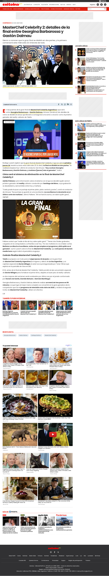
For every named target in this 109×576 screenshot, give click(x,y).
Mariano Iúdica (69, 9)
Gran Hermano (18, 9)
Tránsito (87, 560)
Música (68, 5)
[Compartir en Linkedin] (68, 104)
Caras (19, 556)
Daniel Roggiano (56, 9)
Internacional (54, 5)
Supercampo (70, 556)
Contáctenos (45, 560)
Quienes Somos (33, 560)
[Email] (71, 105)
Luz (81, 556)
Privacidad (55, 560)
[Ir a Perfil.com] (102, 1)
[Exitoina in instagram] (98, 4)
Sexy (74, 5)
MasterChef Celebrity (50, 335)
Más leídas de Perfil (83, 121)
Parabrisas (54, 556)
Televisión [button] (44, 5)
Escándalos (28, 5)
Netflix (62, 5)
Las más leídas (81, 46)
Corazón (36, 5)
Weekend (61, 556)
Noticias (25, 556)
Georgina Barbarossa (9, 335)
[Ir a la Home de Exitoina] (13, 4)
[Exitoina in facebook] (101, 4)
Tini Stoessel (45, 9)
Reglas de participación (75, 560)
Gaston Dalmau (23, 335)
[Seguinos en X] (105, 4)
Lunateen (90, 556)
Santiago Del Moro (36, 335)
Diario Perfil (12, 556)
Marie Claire (32, 556)
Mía (85, 556)
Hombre (46, 556)
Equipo (63, 560)
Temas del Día (7, 9)
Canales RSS (22, 560)
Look (77, 556)
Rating (77, 9)
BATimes (97, 556)
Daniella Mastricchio (32, 9)
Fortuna (40, 556)
